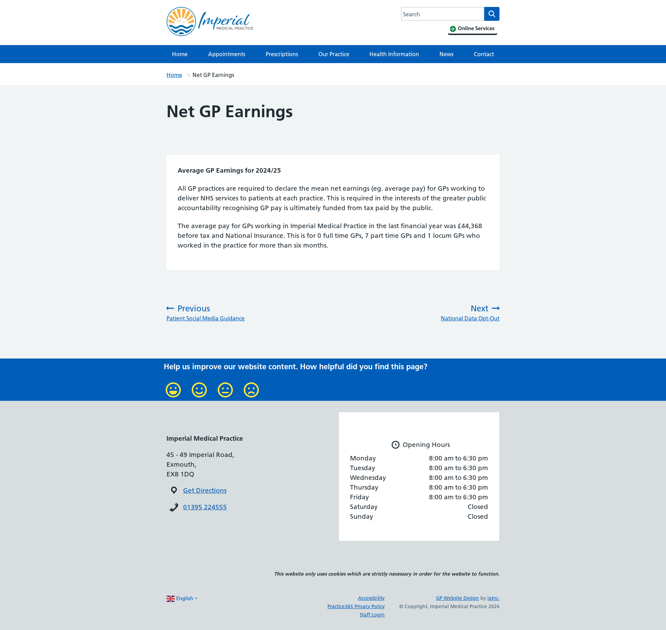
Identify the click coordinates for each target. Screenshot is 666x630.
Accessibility (371, 598)
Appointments (226, 54)
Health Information (394, 54)
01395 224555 (205, 507)
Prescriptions (282, 54)
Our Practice (333, 54)
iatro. (493, 598)
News (446, 54)
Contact (484, 54)
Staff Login (372, 615)
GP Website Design (457, 598)
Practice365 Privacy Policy (356, 606)
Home (180, 54)
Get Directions (205, 490)
